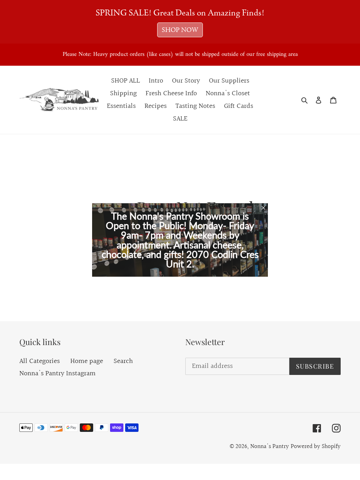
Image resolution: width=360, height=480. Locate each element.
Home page (86, 361)
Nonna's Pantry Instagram (57, 373)
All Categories (39, 361)
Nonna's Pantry (269, 446)
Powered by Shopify (316, 446)
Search (123, 361)
